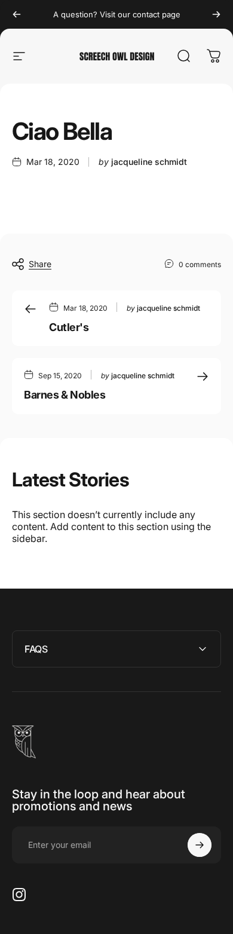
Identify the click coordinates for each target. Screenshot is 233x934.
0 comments (200, 264)
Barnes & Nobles (64, 394)
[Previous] (17, 14)
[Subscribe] (199, 845)
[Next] (216, 14)
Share (40, 264)
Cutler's (68, 327)
